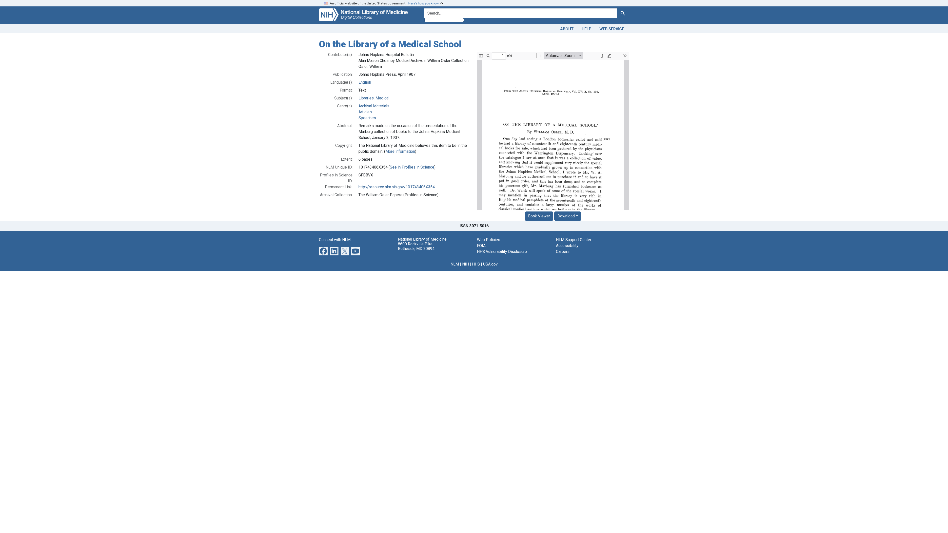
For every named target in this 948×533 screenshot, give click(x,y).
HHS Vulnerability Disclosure (502, 251)
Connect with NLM (335, 239)
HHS (476, 264)
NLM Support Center (573, 239)
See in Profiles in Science (412, 167)
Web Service (611, 29)
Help (587, 29)
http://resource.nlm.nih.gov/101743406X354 (396, 187)
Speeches (367, 117)
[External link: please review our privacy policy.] (323, 250)
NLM (455, 264)
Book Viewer (539, 216)
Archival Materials (373, 106)
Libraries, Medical (373, 98)
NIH (465, 264)
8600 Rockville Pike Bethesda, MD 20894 (416, 246)
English (364, 82)
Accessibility (567, 245)
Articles (365, 112)
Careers (563, 251)
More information (400, 151)
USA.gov (490, 264)
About (567, 29)
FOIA (481, 245)
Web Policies (488, 239)
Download (566, 216)
